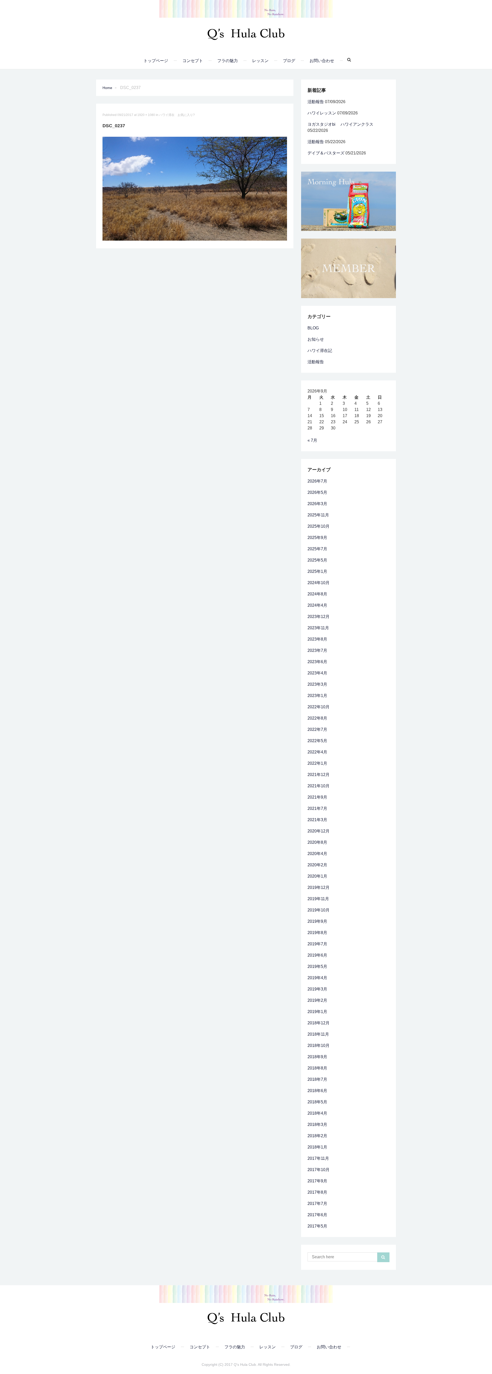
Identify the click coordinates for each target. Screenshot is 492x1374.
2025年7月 (317, 549)
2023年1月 (317, 695)
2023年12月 (319, 616)
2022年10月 (319, 707)
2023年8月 (317, 639)
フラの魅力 (227, 60)
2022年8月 (317, 718)
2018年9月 (317, 1057)
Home (107, 88)
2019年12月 (319, 887)
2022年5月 (317, 741)
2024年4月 (317, 605)
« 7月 (312, 440)
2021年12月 (319, 774)
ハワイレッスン (322, 113)
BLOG (313, 328)
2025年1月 (317, 571)
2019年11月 (318, 899)
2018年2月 (317, 1136)
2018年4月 (317, 1113)
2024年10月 (319, 583)
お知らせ (316, 339)
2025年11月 (318, 515)
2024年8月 (317, 594)
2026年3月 (317, 504)
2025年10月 (319, 526)
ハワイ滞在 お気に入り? (177, 115)
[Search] (347, 60)
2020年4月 (317, 853)
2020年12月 (319, 831)
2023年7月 (317, 650)
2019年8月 (317, 932)
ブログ (289, 60)
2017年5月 (317, 1226)
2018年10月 (319, 1045)
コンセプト (192, 60)
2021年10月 (319, 786)
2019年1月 (317, 1011)
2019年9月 (317, 921)
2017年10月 (319, 1169)
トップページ (156, 60)
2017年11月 (318, 1158)
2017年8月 (317, 1192)
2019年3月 (317, 989)
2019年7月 (317, 944)
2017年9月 (317, 1181)
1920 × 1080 (146, 115)
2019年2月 (317, 1000)
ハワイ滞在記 (320, 350)
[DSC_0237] (194, 188)
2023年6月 (317, 662)
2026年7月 (317, 481)
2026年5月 (317, 492)
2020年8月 (317, 842)
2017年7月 (317, 1203)
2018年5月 (317, 1102)
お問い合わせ (322, 60)
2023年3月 (317, 684)
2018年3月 (317, 1124)
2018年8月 (317, 1068)
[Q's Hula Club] (246, 33)
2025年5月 (317, 560)
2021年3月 (317, 820)
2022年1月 (317, 763)
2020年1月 (317, 876)
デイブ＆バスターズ (326, 153)
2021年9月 (317, 797)
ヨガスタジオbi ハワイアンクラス (340, 124)
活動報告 (316, 102)
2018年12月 (319, 1023)
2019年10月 (319, 910)
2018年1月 (317, 1147)
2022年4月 (317, 752)
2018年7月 (317, 1079)
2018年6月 (317, 1090)
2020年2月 (317, 865)
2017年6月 (317, 1215)
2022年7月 (317, 729)
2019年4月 (317, 978)
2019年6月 (317, 955)
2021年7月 (317, 808)
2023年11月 (318, 628)
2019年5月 (317, 966)
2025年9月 (317, 537)
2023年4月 (317, 673)
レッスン (260, 60)
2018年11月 (318, 1034)
